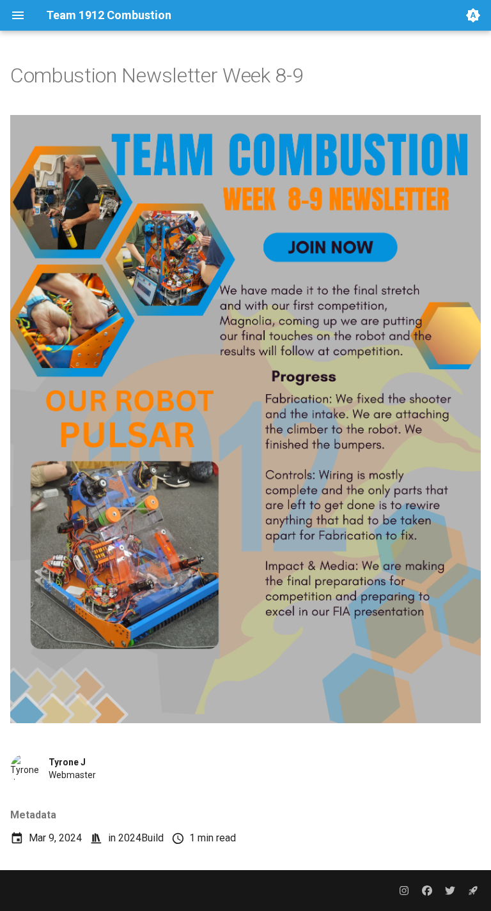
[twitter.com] (450, 890)
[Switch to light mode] (473, 15)
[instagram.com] (404, 890)
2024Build (141, 838)
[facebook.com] (427, 890)
